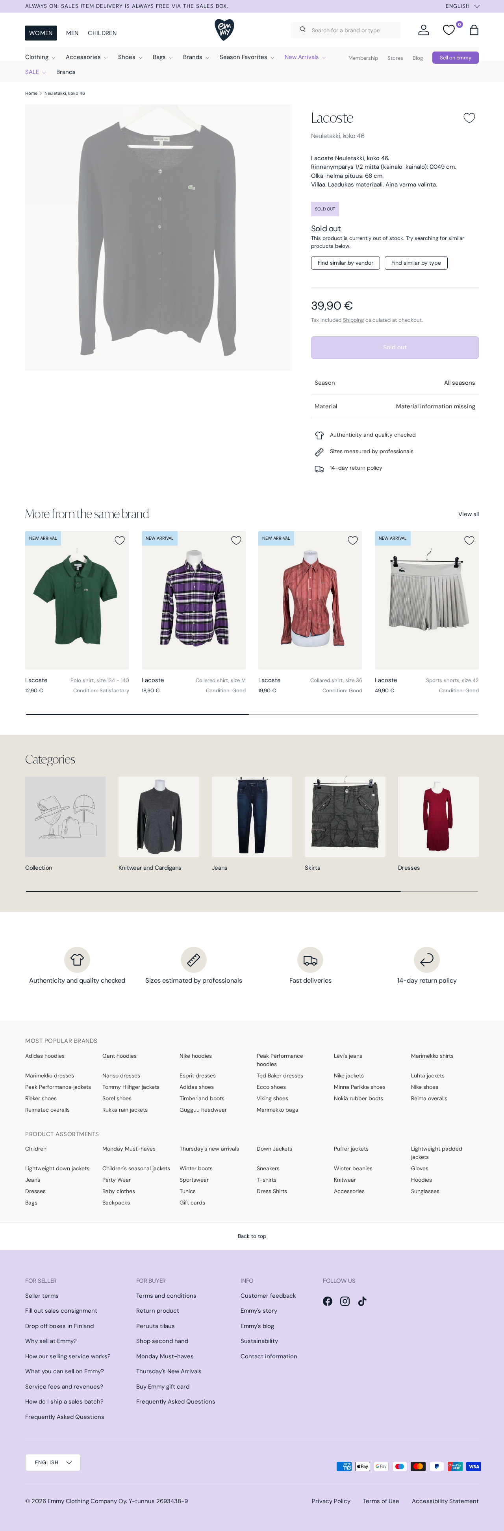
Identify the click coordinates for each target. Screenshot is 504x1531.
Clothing (36, 57)
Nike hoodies (196, 1055)
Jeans (220, 868)
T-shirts (266, 1179)
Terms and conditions (166, 1296)
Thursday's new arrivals (209, 1148)
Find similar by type (416, 262)
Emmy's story (259, 1311)
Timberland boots (202, 1098)
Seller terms (42, 1296)
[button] (474, 30)
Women (41, 33)
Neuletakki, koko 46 (64, 93)
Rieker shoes (41, 1098)
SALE (32, 72)
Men (72, 33)
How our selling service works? (68, 1356)
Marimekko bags (277, 1109)
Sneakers (268, 1168)
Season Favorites (243, 57)
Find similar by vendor (345, 262)
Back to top (252, 1236)
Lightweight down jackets (57, 1168)
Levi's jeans (348, 1055)
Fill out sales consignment (61, 1311)
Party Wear (116, 1179)
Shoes (126, 57)
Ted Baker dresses (280, 1075)
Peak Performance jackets (58, 1086)
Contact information (269, 1356)
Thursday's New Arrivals (169, 1371)
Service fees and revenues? (64, 1387)
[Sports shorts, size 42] (427, 600)
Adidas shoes (197, 1086)
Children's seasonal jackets (136, 1168)
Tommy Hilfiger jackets (130, 1086)
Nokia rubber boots (358, 1098)
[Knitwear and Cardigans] (159, 817)
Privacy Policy (331, 1501)
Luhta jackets (428, 1075)
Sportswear (194, 1179)
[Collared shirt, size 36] (310, 600)
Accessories (83, 57)
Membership (363, 58)
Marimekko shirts (432, 1055)
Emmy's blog (257, 1326)
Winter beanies (353, 1168)
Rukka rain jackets (125, 1109)
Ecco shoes (271, 1086)
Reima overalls (429, 1098)
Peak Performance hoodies (280, 1060)
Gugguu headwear (203, 1109)
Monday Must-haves (129, 1148)
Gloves (419, 1168)
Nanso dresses (121, 1075)
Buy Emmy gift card (162, 1387)
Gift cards (192, 1202)
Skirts (312, 868)
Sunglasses (425, 1191)
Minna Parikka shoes (359, 1086)
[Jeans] (252, 817)
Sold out (395, 347)
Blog (418, 58)
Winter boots (196, 1168)
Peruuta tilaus (155, 1326)
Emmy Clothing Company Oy (87, 1501)
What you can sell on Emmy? (64, 1371)
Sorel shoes (117, 1098)
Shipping (353, 320)
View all (468, 514)
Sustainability (259, 1341)
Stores (395, 58)
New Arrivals (302, 57)
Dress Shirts (272, 1191)
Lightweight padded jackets (436, 1152)
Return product (157, 1311)
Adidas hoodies (45, 1055)
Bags (159, 57)
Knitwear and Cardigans (150, 868)
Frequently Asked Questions (64, 1417)
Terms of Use (381, 1501)
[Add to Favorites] (469, 118)
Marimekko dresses (49, 1075)
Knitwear (345, 1179)
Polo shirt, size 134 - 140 (99, 680)
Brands (192, 57)
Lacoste (332, 117)
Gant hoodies (119, 1055)
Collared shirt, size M (221, 680)
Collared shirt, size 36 (336, 680)
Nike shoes (424, 1086)
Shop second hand (162, 1341)
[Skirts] (345, 817)
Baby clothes (118, 1191)
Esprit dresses (198, 1075)
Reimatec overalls (47, 1109)
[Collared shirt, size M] (194, 600)
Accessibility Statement (445, 1501)
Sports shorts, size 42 (452, 680)
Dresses (409, 868)
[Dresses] (438, 817)
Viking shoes (272, 1098)
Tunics (188, 1191)
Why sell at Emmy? (51, 1341)
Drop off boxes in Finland (59, 1326)
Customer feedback (268, 1296)
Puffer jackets (351, 1148)
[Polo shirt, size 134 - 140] (77, 600)
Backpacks (116, 1202)
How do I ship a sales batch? (64, 1402)
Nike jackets (349, 1075)
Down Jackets (274, 1148)
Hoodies (421, 1179)
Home (31, 93)
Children (102, 33)
